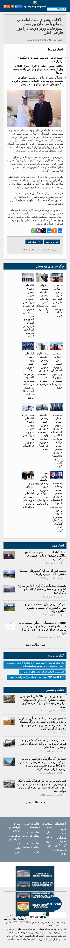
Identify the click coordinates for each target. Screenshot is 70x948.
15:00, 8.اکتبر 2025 (54, 596)
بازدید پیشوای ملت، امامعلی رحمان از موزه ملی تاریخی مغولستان (28, 495)
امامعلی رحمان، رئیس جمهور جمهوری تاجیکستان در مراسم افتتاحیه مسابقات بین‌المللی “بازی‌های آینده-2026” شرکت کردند (27, 375)
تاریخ (63, 828)
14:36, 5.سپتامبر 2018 (53, 773)
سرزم (16, 852)
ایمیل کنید (34, 242)
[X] (43, 230)
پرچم (49, 836)
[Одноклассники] (54, 230)
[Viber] (38, 230)
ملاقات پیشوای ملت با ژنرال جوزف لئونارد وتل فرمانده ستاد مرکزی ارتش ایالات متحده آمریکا (37, 69)
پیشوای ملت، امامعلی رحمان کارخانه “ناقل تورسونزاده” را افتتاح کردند (41, 299)
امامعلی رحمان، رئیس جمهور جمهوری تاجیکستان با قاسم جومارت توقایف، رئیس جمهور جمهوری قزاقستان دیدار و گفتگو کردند (57, 440)
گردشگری (60, 845)
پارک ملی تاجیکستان (14, 837)
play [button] (52, 9)
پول (50, 845)
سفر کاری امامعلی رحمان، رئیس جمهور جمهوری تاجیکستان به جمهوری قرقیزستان (42, 369)
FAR (43, 6)
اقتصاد (62, 833)
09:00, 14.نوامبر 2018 (53, 732)
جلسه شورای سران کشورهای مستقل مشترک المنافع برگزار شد (42, 572)
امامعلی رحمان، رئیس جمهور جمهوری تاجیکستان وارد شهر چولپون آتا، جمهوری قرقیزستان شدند (56, 370)
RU (28, 6)
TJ (23, 6)
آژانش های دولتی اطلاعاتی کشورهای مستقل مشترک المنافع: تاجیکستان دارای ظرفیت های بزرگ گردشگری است (43, 701)
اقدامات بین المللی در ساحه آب (31, 836)
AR (37, 6)
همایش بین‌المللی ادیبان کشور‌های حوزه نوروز (42, 671)
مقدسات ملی (47, 825)
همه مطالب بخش (35, 644)
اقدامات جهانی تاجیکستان (32, 825)
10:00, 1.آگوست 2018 (53, 795)
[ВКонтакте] (60, 230)
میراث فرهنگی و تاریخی (14, 827)
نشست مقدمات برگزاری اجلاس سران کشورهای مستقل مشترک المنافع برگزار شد (42, 589)
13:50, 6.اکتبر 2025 (54, 615)
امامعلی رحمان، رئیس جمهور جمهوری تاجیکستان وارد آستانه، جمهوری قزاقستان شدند (42, 431)
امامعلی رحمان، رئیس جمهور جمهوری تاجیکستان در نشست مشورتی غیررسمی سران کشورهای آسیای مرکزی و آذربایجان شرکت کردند (28, 311)
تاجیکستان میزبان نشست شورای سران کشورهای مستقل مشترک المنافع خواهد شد (45, 607)
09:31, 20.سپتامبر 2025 (52, 637)
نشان (49, 832)
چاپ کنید (52, 242)
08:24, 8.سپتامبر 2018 (53, 751)
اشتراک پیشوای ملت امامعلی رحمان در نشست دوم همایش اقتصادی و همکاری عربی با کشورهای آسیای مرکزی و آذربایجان (37, 81)
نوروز (37, 851)
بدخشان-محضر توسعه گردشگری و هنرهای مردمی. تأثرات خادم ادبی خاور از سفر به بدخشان (42, 743)
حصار (17, 843)
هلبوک (16, 847)
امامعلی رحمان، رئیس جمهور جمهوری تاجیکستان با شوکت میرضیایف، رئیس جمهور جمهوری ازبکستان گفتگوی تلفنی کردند (56, 506)
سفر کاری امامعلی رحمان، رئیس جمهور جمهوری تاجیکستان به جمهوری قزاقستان (28, 430)
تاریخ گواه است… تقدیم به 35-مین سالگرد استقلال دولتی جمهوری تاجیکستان (45, 555)
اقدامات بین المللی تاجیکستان (30, 845)
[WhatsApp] (33, 230)
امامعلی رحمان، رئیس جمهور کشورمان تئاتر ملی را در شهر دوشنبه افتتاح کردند (57, 300)
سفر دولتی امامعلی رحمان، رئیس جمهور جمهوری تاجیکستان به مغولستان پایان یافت (40, 488)
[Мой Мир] (49, 230)
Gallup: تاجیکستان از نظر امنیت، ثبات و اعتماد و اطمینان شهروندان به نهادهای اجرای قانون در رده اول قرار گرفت (42, 628)
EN (33, 6)
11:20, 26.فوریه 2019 (53, 710)
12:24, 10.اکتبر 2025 (53, 578)
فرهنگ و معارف (61, 839)
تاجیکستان (60, 823)
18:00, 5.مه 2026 (55, 563)
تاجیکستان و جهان (59, 851)
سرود (49, 841)
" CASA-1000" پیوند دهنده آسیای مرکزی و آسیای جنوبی (36, 677)
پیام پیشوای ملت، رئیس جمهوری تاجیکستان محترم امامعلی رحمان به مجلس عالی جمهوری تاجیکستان (35, 664)
